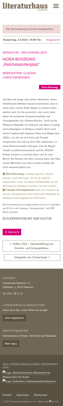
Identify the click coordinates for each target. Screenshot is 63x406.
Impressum (23, 394)
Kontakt (7, 394)
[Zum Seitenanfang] (55, 398)
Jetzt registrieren (14, 317)
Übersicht (13, 232)
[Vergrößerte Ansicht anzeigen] (31, 87)
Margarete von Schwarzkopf (31, 257)
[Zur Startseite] (25, 6)
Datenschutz (40, 394)
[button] (55, 6)
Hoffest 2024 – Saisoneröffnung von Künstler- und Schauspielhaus (33, 246)
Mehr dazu (11, 343)
